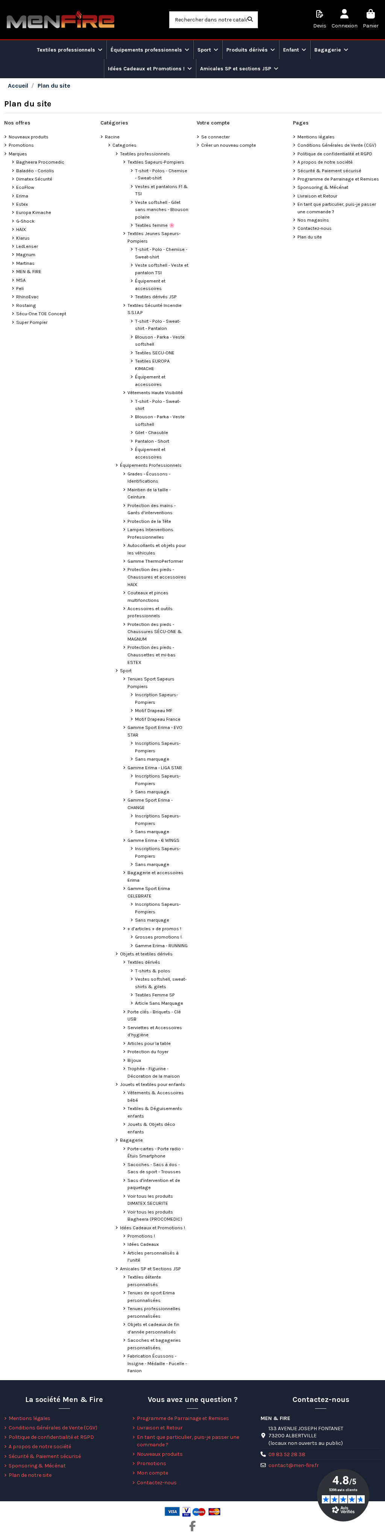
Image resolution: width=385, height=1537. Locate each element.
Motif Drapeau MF (153, 710)
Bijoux (134, 1060)
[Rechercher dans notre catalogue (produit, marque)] (250, 19)
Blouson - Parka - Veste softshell (160, 340)
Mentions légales (316, 137)
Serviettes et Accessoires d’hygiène (154, 1031)
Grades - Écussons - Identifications (148, 477)
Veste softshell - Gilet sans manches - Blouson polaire (161, 209)
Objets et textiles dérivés (146, 954)
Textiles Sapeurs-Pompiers (155, 162)
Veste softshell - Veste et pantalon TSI (161, 268)
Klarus (23, 238)
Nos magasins (313, 220)
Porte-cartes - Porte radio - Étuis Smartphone (155, 1152)
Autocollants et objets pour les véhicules (156, 549)
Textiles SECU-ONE (154, 352)
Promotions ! (141, 1236)
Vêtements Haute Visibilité (155, 392)
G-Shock (25, 221)
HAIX (21, 229)
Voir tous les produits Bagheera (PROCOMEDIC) (154, 1215)
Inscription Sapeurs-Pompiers (156, 698)
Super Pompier (31, 322)
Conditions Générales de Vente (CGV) (336, 145)
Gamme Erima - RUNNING (161, 945)
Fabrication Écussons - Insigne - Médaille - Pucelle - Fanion (157, 1363)
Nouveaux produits (29, 137)
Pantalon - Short (152, 441)
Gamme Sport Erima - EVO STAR (154, 731)
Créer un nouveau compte (228, 145)
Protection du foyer (147, 1051)
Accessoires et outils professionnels (150, 612)
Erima (22, 196)
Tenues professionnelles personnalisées (153, 1312)
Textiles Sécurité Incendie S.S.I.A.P (154, 309)
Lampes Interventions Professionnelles (150, 533)
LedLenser (27, 246)
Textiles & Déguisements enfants (154, 1112)
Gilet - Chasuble (151, 432)
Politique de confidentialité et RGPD (334, 153)
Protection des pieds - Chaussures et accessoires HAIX (156, 577)
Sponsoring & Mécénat (322, 187)
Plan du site (309, 237)
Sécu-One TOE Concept (41, 313)
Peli (20, 288)
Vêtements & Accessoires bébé (155, 1096)
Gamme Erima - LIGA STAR (154, 767)
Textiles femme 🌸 (155, 225)
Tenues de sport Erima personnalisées (151, 1296)
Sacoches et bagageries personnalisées (154, 1343)
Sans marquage (152, 759)
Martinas (25, 263)
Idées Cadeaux (143, 1244)
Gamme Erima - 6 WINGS (153, 840)
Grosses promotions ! (158, 937)
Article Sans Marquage (159, 1003)
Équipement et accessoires (150, 284)
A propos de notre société (325, 162)
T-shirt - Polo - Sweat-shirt (157, 405)
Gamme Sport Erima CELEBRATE (148, 892)
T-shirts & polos (152, 971)
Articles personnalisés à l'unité (153, 1256)
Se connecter (215, 137)
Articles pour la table (149, 1043)
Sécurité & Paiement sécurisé (329, 170)
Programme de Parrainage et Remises (338, 179)
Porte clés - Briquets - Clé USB (154, 1015)
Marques (18, 153)
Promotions (21, 145)
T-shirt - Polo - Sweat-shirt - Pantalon (157, 324)
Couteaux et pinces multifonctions (147, 596)
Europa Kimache (33, 212)
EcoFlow (25, 187)
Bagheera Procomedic (40, 162)
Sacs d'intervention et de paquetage (153, 1184)
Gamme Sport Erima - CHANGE (150, 803)
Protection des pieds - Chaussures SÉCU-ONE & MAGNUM (154, 631)
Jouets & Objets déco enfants (151, 1128)
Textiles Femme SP (155, 995)
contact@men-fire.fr (293, 1465)
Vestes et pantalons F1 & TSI (161, 190)
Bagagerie (131, 1140)
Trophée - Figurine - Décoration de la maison (153, 1072)
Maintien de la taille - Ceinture (149, 493)
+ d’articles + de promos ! (154, 928)
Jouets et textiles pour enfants (152, 1084)
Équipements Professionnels (151, 465)
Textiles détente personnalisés (144, 1280)
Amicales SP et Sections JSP (150, 1268)
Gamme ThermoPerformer (155, 561)
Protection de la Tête (149, 521)
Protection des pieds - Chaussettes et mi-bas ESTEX (151, 654)
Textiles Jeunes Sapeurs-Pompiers (153, 237)
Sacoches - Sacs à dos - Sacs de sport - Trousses (154, 1168)
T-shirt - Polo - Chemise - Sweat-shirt (161, 253)
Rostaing (26, 305)
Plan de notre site (30, 1475)
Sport (126, 670)
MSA (21, 280)
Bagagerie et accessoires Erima (155, 876)
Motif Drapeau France (157, 719)
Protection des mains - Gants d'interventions (151, 509)
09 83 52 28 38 (286, 1454)
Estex (22, 204)
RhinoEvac (27, 296)
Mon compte (152, 1473)
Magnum (25, 254)
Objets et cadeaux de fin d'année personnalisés (153, 1328)
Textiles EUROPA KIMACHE (152, 364)
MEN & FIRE (28, 271)
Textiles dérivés (143, 962)
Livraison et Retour (317, 196)
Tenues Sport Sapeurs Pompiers (150, 682)
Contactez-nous (314, 228)
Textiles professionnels (145, 153)
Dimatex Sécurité (34, 179)
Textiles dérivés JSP (156, 296)
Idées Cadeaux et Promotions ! (152, 1227)
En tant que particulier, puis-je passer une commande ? (336, 207)
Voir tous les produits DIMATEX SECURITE (150, 1199)
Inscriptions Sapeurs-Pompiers (157, 746)
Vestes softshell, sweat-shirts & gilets (160, 982)
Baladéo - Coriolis (35, 170)
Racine (112, 137)
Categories (124, 145)
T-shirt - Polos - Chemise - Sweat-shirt (161, 174)
